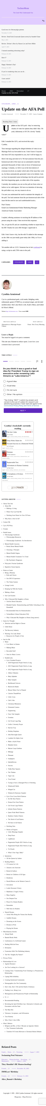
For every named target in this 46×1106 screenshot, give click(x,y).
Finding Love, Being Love (13, 990)
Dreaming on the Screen (13, 921)
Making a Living (11, 508)
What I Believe (7, 1023)
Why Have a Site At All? (12, 518)
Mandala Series (12, 745)
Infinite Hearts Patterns (15, 809)
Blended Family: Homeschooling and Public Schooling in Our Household (25, 606)
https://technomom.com (12, 311)
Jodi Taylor (10, 476)
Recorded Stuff (11, 651)
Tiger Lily (11, 776)
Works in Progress (11, 829)
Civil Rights (6, 104)
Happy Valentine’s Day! (9, 64)
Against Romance (10, 964)
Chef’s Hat (11, 700)
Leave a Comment (37, 114)
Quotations (8, 856)
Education (5, 1059)
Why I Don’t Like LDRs (12, 1020)
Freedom (10, 717)
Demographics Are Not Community (15, 983)
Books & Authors (11, 871)
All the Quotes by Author (14, 858)
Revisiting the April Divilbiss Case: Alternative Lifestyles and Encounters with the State (23, 1005)
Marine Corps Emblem (15, 748)
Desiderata (9, 878)
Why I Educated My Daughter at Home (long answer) (22, 617)
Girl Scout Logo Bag (14, 721)
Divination (8, 948)
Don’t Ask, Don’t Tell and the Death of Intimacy (19, 987)
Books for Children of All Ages (15, 874)
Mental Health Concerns (12, 544)
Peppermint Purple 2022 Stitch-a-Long (20, 846)
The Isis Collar (12, 432)
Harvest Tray (12, 728)
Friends (5, 529)
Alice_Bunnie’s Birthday (12, 1079)
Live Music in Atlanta (13, 644)
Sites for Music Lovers (13, 654)
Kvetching (24, 1059)
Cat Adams (10, 434)
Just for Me (6, 639)
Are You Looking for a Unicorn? (15, 967)
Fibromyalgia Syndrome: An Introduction (19, 540)
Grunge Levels (9, 585)
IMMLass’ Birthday (10, 1072)
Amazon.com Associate (13, 867)
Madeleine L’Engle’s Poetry (14, 891)
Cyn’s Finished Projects (13, 660)
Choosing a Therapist (12, 550)
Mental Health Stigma (13, 553)
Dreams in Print (11, 925)
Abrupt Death (9, 934)
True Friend (11, 779)
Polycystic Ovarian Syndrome (14, 563)
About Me (8, 506)
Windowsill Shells (13, 786)
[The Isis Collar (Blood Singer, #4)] (4, 436)
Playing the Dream (12, 928)
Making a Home (10, 592)
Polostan (10, 452)
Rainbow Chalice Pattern (15, 816)
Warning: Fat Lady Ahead (12, 633)
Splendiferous (12, 762)
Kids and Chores (11, 575)
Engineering (11, 711)
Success (10, 765)
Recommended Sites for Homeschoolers (18, 611)
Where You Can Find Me (14, 512)
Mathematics (5, 1061)
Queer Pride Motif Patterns (16, 812)
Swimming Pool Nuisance (12, 1055)
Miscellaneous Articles (10, 931)
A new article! (6, 78)
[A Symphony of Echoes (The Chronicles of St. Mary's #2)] (4, 478)
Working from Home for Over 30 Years (18, 515)
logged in (13, 337)
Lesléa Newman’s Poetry (13, 888)
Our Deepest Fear (11, 898)
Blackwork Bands (13, 687)
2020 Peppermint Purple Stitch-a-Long (20, 662)
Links (14, 104)
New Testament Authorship (14, 1028)
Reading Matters (10, 862)
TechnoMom (23, 8)
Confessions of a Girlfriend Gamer (15, 941)
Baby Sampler (12, 680)
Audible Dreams (11, 918)
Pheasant (10, 755)
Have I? (4, 57)
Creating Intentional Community (14, 980)
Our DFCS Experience (13, 578)
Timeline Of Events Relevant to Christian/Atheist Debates (23, 1032)
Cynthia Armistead (7, 114)
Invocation (9, 885)
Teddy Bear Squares (14, 769)
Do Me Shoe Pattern (14, 799)
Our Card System (10, 596)
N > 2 (6, 997)
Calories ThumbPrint (14, 693)
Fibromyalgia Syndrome (12, 535)
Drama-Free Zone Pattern (16, 802)
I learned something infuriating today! (13, 50)
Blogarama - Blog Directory (23, 1097)
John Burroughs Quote (15, 734)
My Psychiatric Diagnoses (14, 560)
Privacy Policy (7, 958)
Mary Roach (10, 468)
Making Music (10, 647)
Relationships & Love (9, 961)
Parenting (19, 1052)
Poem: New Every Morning (36, 323)
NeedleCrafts (9, 658)
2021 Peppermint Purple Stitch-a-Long (20, 666)
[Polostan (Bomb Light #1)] (4, 456)
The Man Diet (9, 1010)
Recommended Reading (12, 1000)
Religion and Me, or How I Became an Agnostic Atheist (22, 1026)
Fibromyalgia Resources (13, 537)
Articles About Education (14, 601)
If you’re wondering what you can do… (14, 71)
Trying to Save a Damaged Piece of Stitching (22, 783)
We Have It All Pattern (15, 823)
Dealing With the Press (12, 944)
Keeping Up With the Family (13, 589)
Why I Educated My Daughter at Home (17, 599)
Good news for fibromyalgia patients (13, 29)
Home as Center (8, 570)
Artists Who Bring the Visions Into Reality (19, 914)
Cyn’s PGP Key (8, 525)
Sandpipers (11, 758)
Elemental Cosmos (13, 707)
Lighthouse (11, 839)
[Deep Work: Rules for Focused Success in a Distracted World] (4, 445)
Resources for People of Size (15, 636)
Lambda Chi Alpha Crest (15, 738)
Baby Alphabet (12, 676)
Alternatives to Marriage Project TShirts (11, 324)
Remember (9, 905)
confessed (36, 247)
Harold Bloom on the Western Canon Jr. (18, 881)
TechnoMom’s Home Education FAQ (17, 614)
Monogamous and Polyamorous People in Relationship (21, 994)
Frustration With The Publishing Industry (17, 951)
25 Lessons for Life (12, 864)
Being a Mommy (10, 573)
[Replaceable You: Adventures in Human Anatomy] (4, 467)
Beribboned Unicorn (14, 683)
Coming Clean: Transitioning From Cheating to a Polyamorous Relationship (24, 972)
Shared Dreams (9, 912)
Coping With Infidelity (12, 976)
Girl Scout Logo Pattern (15, 806)
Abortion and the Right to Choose (15, 623)
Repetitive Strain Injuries (12, 567)
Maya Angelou (10, 895)
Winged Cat (11, 789)
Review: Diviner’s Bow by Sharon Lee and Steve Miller (19, 43)
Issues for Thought (9, 621)
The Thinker (12, 772)
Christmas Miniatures (14, 704)
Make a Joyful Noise (14, 741)
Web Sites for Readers (13, 909)
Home (9, 1052)
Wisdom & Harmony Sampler (17, 793)
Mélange (10, 752)
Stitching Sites (10, 826)
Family (4, 1052)
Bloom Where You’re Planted (17, 690)
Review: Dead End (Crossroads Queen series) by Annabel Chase (21, 36)
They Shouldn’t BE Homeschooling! (16, 1064)
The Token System (12, 582)
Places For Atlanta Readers (14, 902)
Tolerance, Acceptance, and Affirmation (17, 1013)
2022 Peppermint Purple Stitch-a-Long (20, 669)
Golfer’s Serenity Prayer (15, 724)
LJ (18, 104)
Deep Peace (11, 835)
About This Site (8, 503)
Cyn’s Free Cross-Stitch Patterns (16, 796)
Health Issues (7, 532)
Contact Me (6, 522)
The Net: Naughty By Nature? (14, 954)
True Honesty (9, 1016)
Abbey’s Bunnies (13, 673)
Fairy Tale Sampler (14, 714)
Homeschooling (14, 1059)
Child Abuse (8, 627)
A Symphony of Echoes (15, 474)
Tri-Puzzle (11, 849)
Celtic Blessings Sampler (15, 832)
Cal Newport (11, 446)
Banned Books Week (11, 937)
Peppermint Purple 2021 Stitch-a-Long (20, 842)
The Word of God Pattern (16, 819)
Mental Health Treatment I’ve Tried (17, 556)
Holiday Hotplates (13, 731)
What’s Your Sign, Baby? (15, 852)
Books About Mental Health (14, 546)
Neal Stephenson (11, 454)
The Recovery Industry (12, 630)
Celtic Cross (11, 697)
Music (6, 642)
